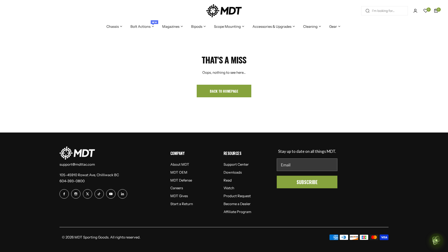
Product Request (237, 196)
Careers (176, 188)
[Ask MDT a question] (436, 240)
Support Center (236, 164)
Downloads (233, 172)
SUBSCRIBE (307, 182)
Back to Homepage (224, 91)
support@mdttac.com (77, 164)
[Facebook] (64, 194)
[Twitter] (87, 194)
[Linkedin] (122, 194)
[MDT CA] (224, 10)
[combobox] (384, 10)
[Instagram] (75, 194)
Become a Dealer (237, 204)
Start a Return (181, 204)
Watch (229, 188)
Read (228, 180)
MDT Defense (181, 180)
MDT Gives (179, 196)
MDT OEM (178, 172)
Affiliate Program (237, 212)
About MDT (179, 164)
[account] (415, 11)
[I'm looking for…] (367, 10)
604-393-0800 (72, 181)
